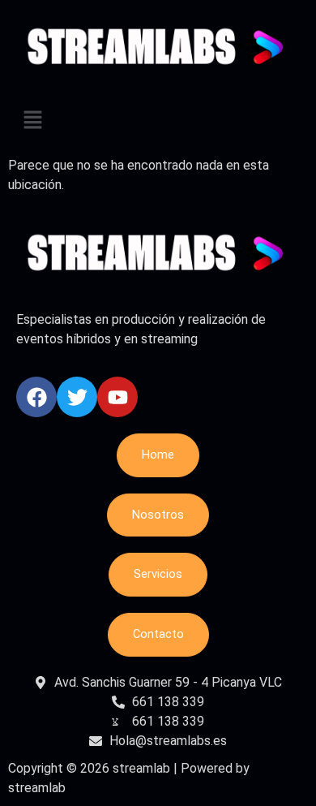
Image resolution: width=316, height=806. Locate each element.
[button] (158, 122)
